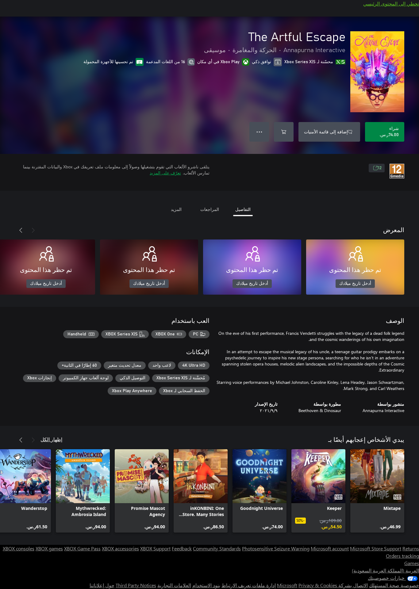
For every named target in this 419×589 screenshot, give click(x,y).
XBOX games (49, 548)
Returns (410, 548)
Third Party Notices (136, 585)
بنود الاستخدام (206, 585)
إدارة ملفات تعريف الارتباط (248, 585)
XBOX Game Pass (82, 548)
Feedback (182, 548)
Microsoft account (330, 548)
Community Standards (217, 548)
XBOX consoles (18, 548)
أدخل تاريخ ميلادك (355, 283)
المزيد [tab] (176, 209)
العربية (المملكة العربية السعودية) (385, 570)
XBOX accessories (120, 548)
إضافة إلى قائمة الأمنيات (326, 132)
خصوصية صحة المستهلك (394, 585)
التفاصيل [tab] (243, 209)
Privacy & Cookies (317, 585)
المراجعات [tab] (209, 209)
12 (380, 168)
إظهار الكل (51, 439)
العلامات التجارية (174, 585)
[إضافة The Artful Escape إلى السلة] (284, 132)
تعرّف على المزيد (165, 173)
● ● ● (259, 131)
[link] (377, 491)
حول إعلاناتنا (102, 585)
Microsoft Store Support (375, 548)
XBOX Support (155, 548)
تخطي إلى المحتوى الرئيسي (391, 3)
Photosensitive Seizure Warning (275, 548)
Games (411, 563)
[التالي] (21, 230)
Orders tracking (402, 556)
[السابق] (33, 230)
